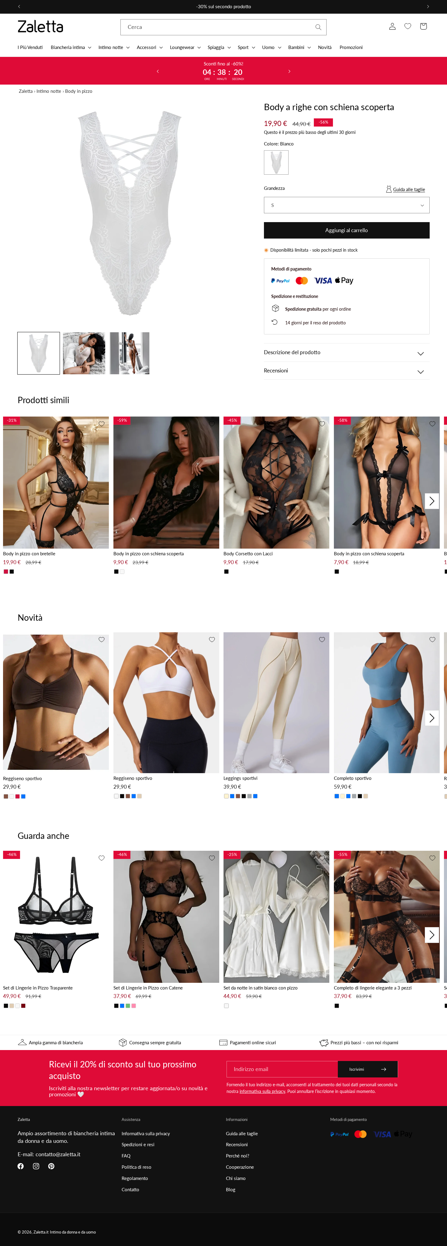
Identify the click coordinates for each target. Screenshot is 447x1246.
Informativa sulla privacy (146, 1133)
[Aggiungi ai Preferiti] (101, 424)
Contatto (130, 1189)
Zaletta (26, 91)
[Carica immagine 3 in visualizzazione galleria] (130, 353)
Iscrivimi (356, 1069)
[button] (70, 47)
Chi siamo (236, 1178)
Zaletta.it (41, 1232)
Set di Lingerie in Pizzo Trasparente (38, 987)
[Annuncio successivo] (428, 6)
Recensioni (237, 1144)
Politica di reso (136, 1167)
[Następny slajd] (289, 71)
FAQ (126, 1155)
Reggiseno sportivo (22, 778)
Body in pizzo (78, 91)
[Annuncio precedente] (19, 6)
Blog (230, 1189)
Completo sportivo (353, 778)
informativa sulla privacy (262, 1091)
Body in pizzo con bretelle (29, 553)
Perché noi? (237, 1155)
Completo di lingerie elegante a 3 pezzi (373, 987)
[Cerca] (318, 27)
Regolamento (135, 1178)
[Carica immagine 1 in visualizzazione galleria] (39, 353)
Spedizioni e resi (138, 1144)
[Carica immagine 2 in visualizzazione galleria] (84, 353)
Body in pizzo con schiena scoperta (148, 553)
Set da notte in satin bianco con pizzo (261, 987)
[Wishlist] (408, 26)
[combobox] (223, 27)
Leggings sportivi (241, 778)
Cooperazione (240, 1167)
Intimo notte (48, 91)
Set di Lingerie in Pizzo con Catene (148, 987)
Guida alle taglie (409, 189)
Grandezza (274, 188)
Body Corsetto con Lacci (248, 553)
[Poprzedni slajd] (157, 71)
